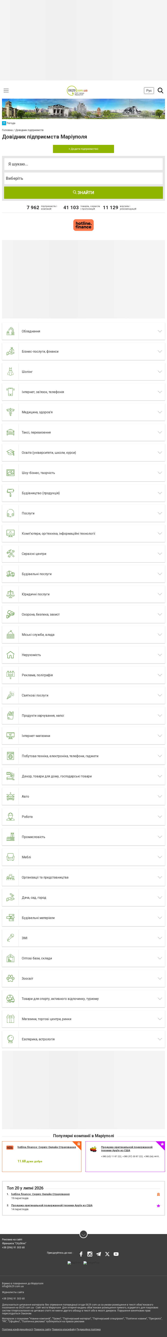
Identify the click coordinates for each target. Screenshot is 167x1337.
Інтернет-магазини (36, 736)
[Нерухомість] (10, 655)
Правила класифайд (64, 1329)
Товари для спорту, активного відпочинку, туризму (60, 999)
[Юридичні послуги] (10, 594)
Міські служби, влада (38, 635)
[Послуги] (10, 513)
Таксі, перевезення (36, 432)
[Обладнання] (10, 331)
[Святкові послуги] (10, 695)
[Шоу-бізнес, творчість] (10, 473)
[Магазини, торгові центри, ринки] (10, 1019)
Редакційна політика (89, 1329)
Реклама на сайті (12, 1239)
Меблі (26, 857)
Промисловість (33, 837)
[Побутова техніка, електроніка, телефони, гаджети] (10, 756)
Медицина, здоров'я (37, 412)
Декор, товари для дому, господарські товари (57, 776)
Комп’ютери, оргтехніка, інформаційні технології (58, 533)
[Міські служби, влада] (10, 634)
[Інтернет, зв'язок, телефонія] (10, 392)
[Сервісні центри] (10, 554)
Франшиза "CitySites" (14, 1243)
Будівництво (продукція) (41, 493)
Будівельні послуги (37, 574)
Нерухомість (31, 655)
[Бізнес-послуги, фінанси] (10, 351)
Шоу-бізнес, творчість (38, 473)
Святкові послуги (35, 695)
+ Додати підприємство (83, 148)
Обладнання (31, 331)
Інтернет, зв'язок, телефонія (43, 392)
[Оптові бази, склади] (10, 958)
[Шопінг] (10, 371)
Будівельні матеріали (38, 918)
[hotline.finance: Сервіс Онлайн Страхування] (83, 225)
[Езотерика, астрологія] (10, 1039)
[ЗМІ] (10, 938)
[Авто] (10, 796)
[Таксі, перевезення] (10, 432)
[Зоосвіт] (10, 978)
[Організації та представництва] (10, 877)
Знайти (85, 192)
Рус (149, 91)
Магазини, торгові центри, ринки (46, 1019)
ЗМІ (24, 938)
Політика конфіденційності (17, 1329)
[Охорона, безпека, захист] (10, 614)
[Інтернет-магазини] (10, 736)
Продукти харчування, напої (43, 716)
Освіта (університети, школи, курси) (49, 453)
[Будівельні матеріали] (10, 918)
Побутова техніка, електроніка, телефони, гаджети (60, 756)
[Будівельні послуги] (10, 574)
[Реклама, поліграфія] (10, 675)
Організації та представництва (45, 877)
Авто (25, 796)
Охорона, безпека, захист (41, 614)
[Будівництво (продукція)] (10, 493)
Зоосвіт (27, 978)
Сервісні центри (34, 554)
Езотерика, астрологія (38, 1039)
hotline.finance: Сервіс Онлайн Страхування (47, 1147)
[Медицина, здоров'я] (10, 412)
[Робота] (10, 816)
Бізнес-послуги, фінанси (40, 351)
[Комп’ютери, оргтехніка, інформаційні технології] (10, 533)
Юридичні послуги (35, 594)
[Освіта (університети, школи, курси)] (10, 452)
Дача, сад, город (34, 898)
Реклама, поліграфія (37, 675)
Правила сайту (42, 1329)
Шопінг (27, 372)
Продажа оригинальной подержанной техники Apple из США (127, 1149)
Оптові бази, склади (37, 958)
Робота (27, 817)
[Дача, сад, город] (10, 897)
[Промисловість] (10, 837)
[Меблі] (10, 857)
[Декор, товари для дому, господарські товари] (10, 776)
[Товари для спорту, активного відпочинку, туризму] (10, 998)
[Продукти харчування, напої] (10, 715)
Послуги (28, 513)
